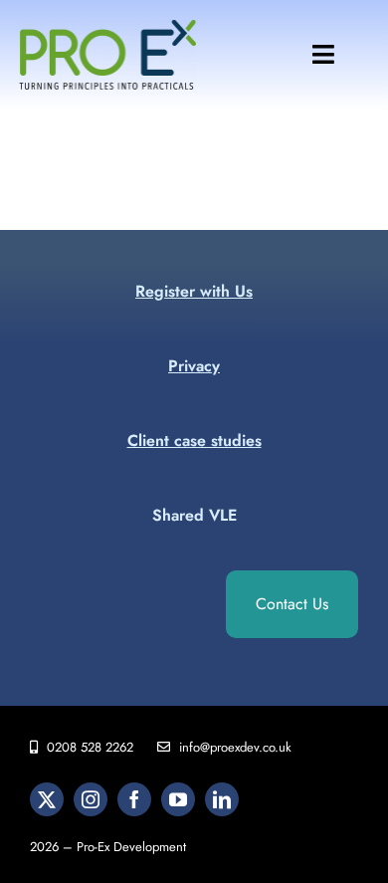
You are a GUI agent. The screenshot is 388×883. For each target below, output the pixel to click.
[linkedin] (222, 799)
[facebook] (134, 799)
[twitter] (47, 799)
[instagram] (90, 799)
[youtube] (178, 799)
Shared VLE (194, 515)
